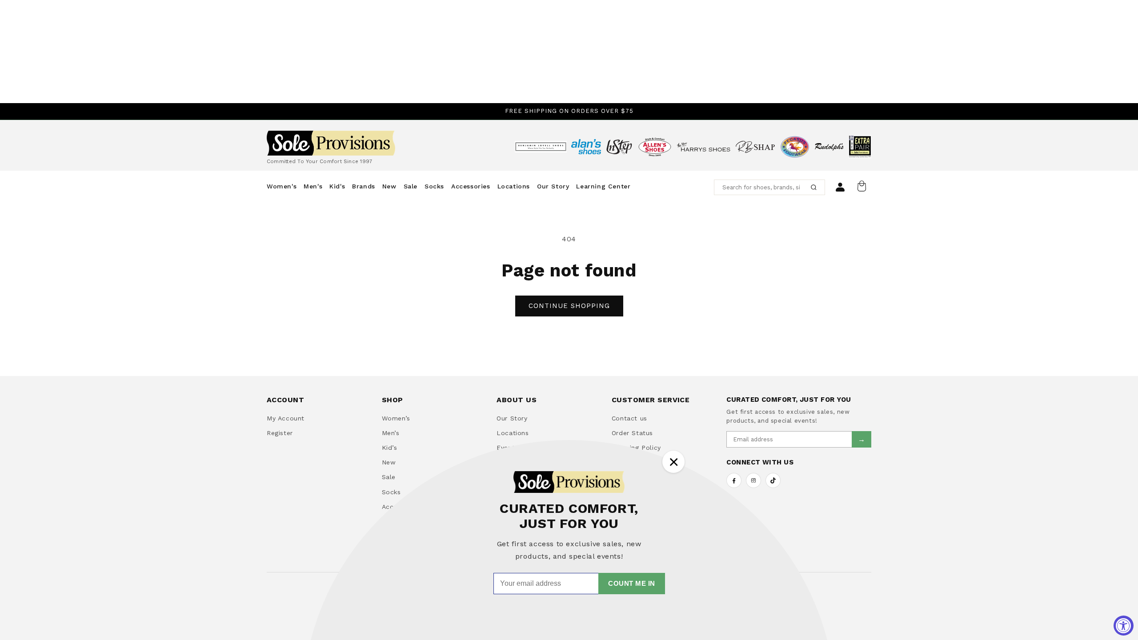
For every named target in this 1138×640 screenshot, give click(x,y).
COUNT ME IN (631, 583)
